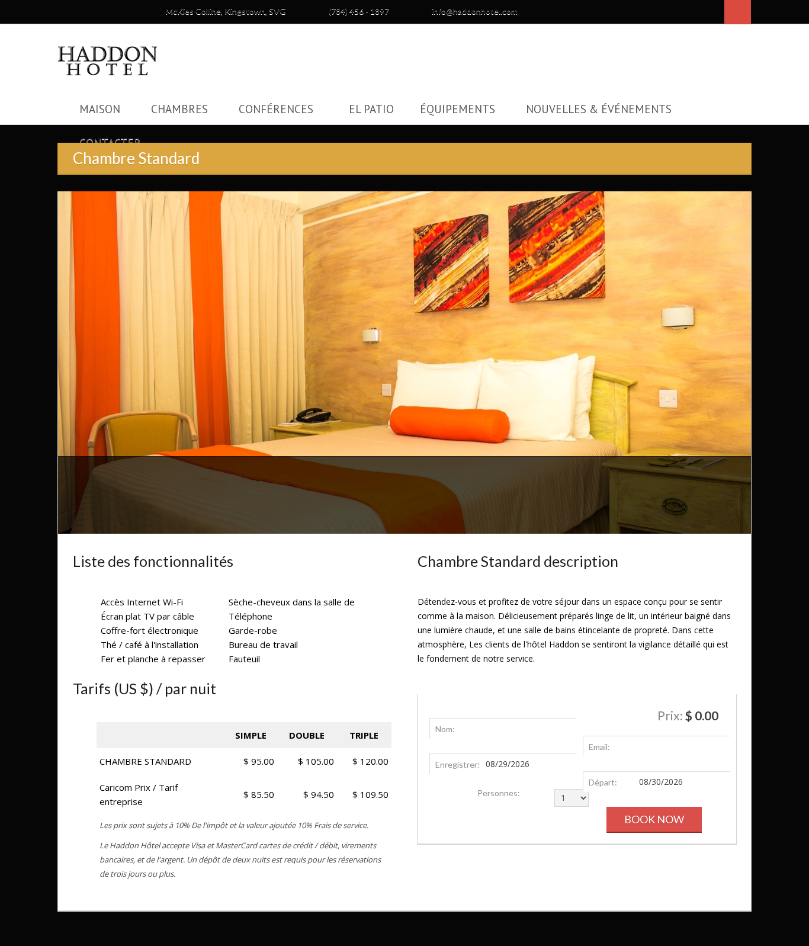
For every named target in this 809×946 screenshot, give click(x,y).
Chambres (179, 109)
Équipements (457, 109)
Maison (99, 109)
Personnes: (498, 793)
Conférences (276, 109)
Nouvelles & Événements (599, 109)
